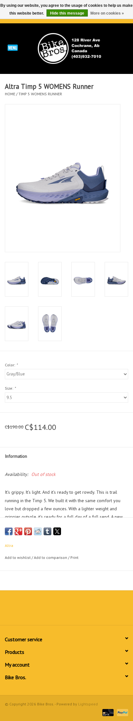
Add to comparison (51, 557)
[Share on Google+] (18, 531)
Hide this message (67, 13)
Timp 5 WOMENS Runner (40, 93)
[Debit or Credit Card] (107, 712)
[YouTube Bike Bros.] (78, 610)
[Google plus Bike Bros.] (66, 610)
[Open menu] (12, 47)
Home (10, 93)
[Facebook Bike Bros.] (43, 610)
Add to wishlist (18, 557)
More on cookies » (107, 13)
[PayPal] (121, 712)
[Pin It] (28, 531)
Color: (11, 364)
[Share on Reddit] (38, 531)
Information (16, 456)
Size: (10, 388)
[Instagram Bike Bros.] (90, 610)
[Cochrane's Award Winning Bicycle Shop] (79, 48)
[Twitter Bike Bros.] (55, 610)
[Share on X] (57, 531)
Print (74, 557)
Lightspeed (88, 704)
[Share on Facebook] (9, 531)
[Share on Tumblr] (47, 531)
